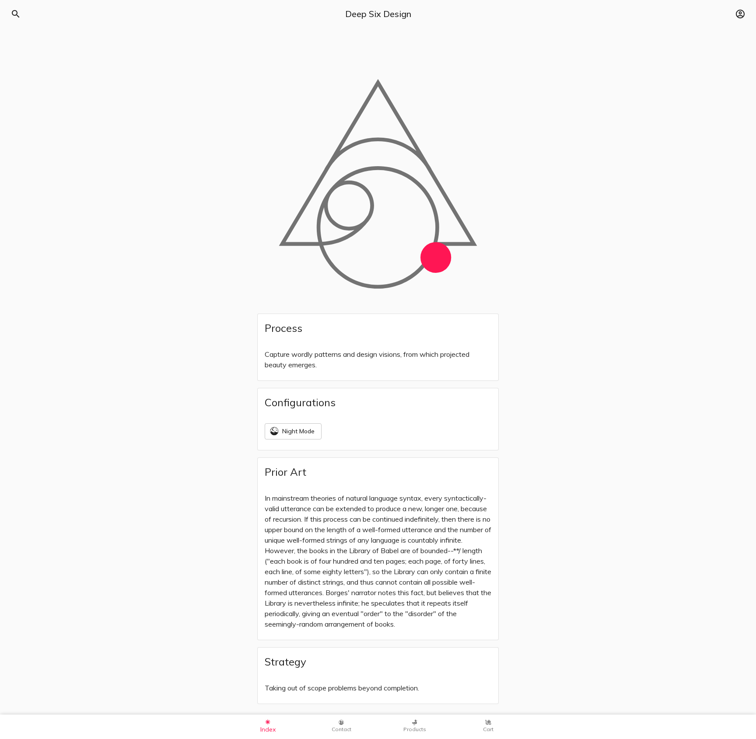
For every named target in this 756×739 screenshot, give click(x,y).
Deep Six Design (378, 13)
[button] (740, 13)
